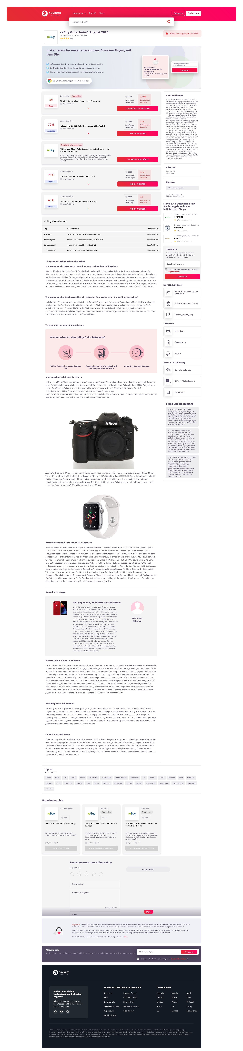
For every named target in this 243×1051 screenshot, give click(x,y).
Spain (159, 1006)
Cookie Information (179, 959)
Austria (175, 993)
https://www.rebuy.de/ (175, 188)
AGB (106, 997)
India (189, 997)
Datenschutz (109, 1002)
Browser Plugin (129, 993)
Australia (160, 993)
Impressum (109, 1011)
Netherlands (192, 1011)
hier (125, 937)
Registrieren (193, 13)
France (174, 997)
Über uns (108, 993)
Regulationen (173, 272)
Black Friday (128, 1011)
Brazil (189, 993)
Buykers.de (76, 925)
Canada (175, 1011)
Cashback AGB (110, 1015)
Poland (174, 1002)
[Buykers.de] (54, 13)
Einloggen (178, 13)
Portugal (190, 1002)
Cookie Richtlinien (111, 1006)
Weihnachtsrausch (131, 1006)
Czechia (160, 997)
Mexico (160, 1002)
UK (173, 1006)
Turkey (189, 1006)
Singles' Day (128, 1002)
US (158, 1011)
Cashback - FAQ (130, 997)
